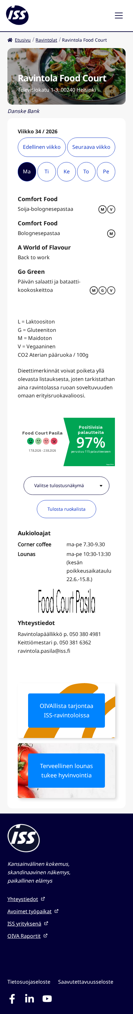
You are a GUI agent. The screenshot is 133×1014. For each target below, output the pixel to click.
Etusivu (23, 40)
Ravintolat (46, 40)
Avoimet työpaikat (29, 911)
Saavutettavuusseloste (85, 981)
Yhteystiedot (22, 899)
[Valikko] (121, 16)
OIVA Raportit (24, 935)
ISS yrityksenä (24, 923)
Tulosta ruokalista (66, 509)
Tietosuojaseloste (28, 981)
